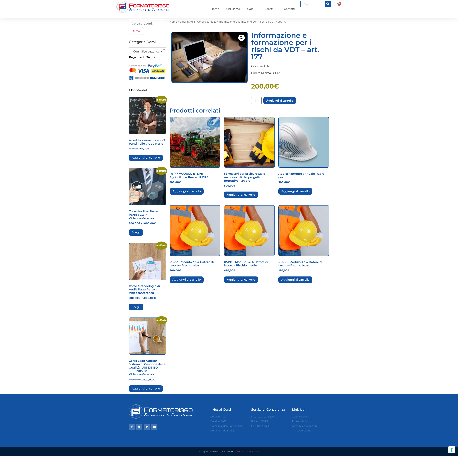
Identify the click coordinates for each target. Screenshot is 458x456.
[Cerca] (328, 4)
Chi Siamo (233, 9)
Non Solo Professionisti (249, 451)
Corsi (250, 9)
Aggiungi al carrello (146, 157)
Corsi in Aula (187, 21)
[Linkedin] (147, 427)
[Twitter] (139, 427)
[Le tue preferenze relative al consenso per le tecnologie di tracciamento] (451, 449)
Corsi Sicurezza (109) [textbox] (146, 51)
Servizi (269, 9)
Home (215, 9)
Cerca (136, 31)
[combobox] (147, 49)
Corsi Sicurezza (206, 21)
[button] (241, 38)
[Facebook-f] (132, 427)
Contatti (289, 9)
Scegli (136, 232)
